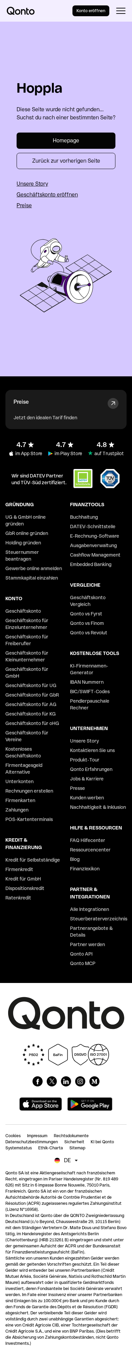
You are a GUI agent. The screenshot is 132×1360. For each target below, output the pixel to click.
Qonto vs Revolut (88, 632)
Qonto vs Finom (87, 623)
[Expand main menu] (120, 11)
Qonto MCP (82, 963)
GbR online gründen (26, 533)
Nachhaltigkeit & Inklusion (98, 807)
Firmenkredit (19, 869)
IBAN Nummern (87, 682)
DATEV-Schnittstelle (92, 526)
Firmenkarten (20, 800)
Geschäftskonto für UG (31, 685)
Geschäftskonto (23, 611)
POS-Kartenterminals (29, 819)
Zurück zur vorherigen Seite (66, 161)
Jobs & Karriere (87, 778)
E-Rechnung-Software (94, 536)
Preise (24, 205)
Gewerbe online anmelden (33, 568)
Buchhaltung (84, 517)
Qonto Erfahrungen (91, 769)
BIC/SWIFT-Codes (90, 691)
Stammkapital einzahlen (31, 578)
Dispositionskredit (24, 888)
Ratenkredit (18, 897)
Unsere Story (32, 184)
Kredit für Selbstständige (32, 860)
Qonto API (81, 954)
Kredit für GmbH (23, 879)
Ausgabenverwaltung (93, 545)
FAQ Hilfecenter (87, 840)
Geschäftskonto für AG (31, 704)
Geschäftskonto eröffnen (47, 194)
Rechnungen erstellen (29, 791)
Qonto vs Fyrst (86, 613)
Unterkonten (19, 781)
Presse (77, 788)
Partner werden (87, 944)
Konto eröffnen (90, 10)
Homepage (66, 140)
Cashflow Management (95, 555)
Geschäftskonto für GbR (32, 695)
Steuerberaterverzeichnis (98, 918)
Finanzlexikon (85, 868)
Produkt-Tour (85, 760)
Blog (75, 859)
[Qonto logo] (21, 11)
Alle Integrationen (89, 909)
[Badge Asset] (37, 1081)
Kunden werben (87, 797)
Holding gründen (23, 542)
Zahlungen (16, 810)
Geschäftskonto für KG (30, 714)
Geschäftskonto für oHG (32, 723)
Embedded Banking (90, 564)
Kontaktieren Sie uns (92, 750)
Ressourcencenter (90, 849)
